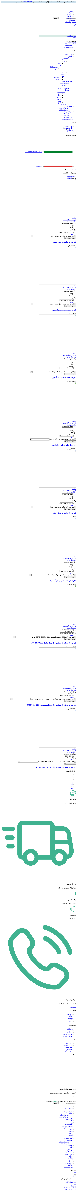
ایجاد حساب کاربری (70, 1182)
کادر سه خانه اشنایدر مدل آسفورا (64, 377)
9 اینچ (59, 102)
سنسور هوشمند (64, 85)
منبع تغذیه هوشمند (63, 88)
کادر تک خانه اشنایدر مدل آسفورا (64, 242)
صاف (72, 234)
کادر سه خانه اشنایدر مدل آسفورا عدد (62, 371)
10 (71, 784)
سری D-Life (53, 67)
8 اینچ (59, 95)
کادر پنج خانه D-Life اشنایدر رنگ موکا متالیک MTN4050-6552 (53, 643)
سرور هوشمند (64, 83)
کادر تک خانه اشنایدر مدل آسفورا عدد (62, 236)
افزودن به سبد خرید (70, 238)
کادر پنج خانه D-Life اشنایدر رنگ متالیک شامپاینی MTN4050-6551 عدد (52, 699)
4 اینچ (59, 93)
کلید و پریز (69, 56)
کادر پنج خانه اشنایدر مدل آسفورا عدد (62, 507)
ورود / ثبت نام (68, 1167)
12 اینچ (59, 99)
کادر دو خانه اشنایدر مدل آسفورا (64, 310)
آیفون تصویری (68, 111)
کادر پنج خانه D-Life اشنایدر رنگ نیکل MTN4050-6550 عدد (56, 761)
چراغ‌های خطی (64, 108)
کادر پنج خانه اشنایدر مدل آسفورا (64, 513)
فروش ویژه (68, 45)
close (74, 37)
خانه (74, 169)
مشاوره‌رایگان (71, 36)
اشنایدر (63, 61)
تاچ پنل (67, 90)
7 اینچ (59, 101)
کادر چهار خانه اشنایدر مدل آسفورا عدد (62, 439)
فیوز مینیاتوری (68, 117)
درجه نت (54, 1101)
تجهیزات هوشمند (67, 81)
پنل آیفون (66, 115)
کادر (67, 70)
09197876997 (27, 1)
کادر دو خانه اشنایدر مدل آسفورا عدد (62, 304)
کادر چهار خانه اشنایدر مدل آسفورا (63, 445)
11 (71, 786)
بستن (74, 1172)
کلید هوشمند (65, 104)
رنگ (75, 223)
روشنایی (69, 106)
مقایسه (70, 1165)
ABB (63, 59)
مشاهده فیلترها (71, 176)
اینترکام (66, 113)
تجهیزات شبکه (68, 54)
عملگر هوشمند (64, 86)
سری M (58, 79)
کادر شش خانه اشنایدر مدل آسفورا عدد (62, 575)
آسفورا (59, 63)
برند (75, 629)
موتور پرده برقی (67, 119)
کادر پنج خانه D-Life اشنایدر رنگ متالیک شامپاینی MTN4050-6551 (51, 705)
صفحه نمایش (61, 92)
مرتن (59, 65)
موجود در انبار (68, 47)
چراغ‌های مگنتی (64, 110)
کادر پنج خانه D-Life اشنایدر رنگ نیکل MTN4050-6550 (56, 767)
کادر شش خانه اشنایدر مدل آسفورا (63, 581)
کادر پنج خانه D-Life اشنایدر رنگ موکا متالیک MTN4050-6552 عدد (54, 637)
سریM (55, 68)
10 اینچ (59, 97)
